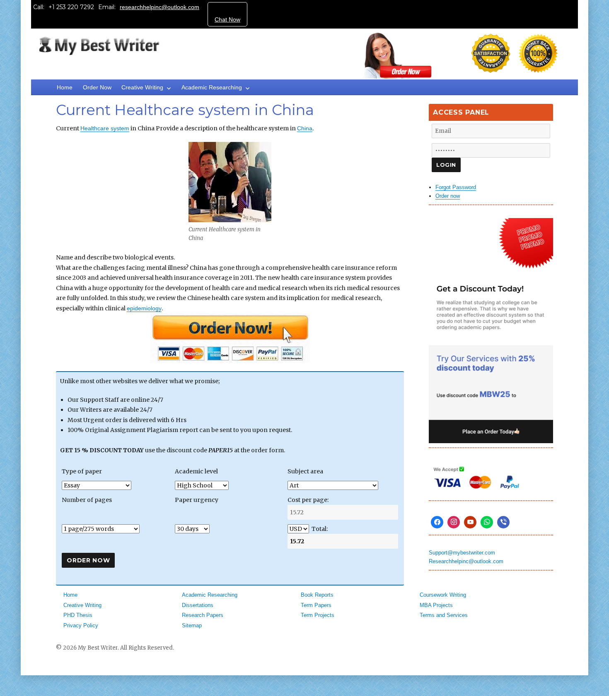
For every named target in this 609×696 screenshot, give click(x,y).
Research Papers (202, 615)
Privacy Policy (80, 625)
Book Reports (317, 595)
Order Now (97, 87)
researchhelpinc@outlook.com (159, 7)
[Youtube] (470, 522)
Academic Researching (211, 87)
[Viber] (503, 522)
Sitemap (192, 625)
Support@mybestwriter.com (462, 553)
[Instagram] (453, 522)
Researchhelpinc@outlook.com (466, 561)
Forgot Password (455, 187)
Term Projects (317, 615)
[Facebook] (437, 522)
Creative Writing (142, 87)
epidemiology (144, 308)
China (304, 128)
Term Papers (316, 605)
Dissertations (197, 605)
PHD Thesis (77, 615)
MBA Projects (436, 605)
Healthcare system (104, 128)
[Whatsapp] (487, 522)
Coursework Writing (443, 595)
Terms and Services (444, 615)
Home (64, 87)
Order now (447, 196)
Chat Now (227, 19)
